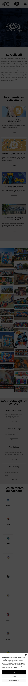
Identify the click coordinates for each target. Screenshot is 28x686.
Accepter (14, 672)
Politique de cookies (7, 684)
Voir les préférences (14, 680)
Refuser (14, 676)
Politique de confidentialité (18, 684)
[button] (25, 654)
